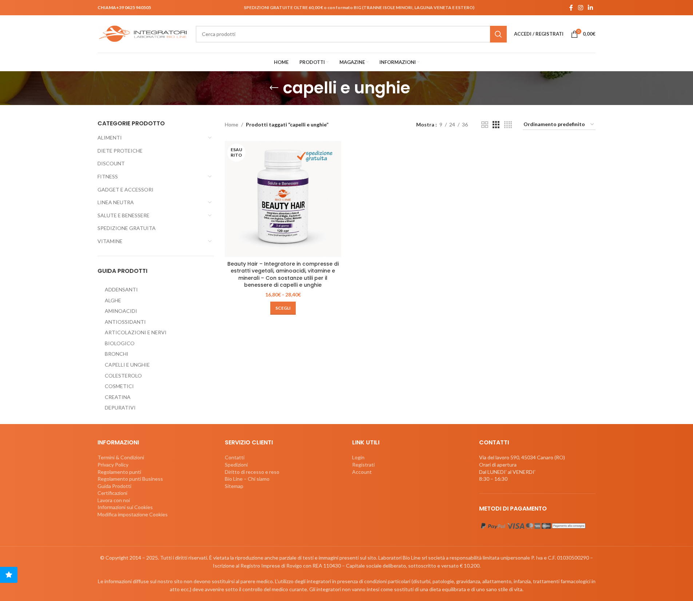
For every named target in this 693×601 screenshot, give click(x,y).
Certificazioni (112, 493)
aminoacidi (121, 311)
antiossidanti (125, 322)
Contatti (234, 457)
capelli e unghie (127, 365)
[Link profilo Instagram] (580, 7)
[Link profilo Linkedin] (591, 7)
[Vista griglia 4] (508, 124)
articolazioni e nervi (136, 332)
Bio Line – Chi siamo (247, 479)
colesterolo (123, 375)
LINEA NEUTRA (115, 202)
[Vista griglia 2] (484, 124)
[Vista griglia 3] (496, 124)
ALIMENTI (109, 137)
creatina (118, 397)
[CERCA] (498, 34)
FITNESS (107, 176)
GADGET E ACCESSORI (125, 189)
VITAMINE (110, 241)
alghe (113, 300)
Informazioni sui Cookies (125, 507)
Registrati (363, 464)
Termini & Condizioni (120, 457)
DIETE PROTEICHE (120, 151)
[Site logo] (142, 33)
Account (362, 472)
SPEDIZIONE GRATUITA (126, 228)
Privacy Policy (112, 464)
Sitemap (234, 486)
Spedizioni (236, 464)
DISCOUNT (111, 163)
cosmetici (119, 386)
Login (358, 457)
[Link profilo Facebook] (571, 7)
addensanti (121, 289)
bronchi (116, 354)
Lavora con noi (113, 500)
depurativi (120, 407)
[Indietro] (274, 88)
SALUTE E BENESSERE (123, 215)
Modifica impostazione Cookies (132, 514)
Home (231, 124)
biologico (120, 343)
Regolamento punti (119, 472)
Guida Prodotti (114, 486)
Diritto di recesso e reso (252, 472)
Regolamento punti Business (130, 479)
